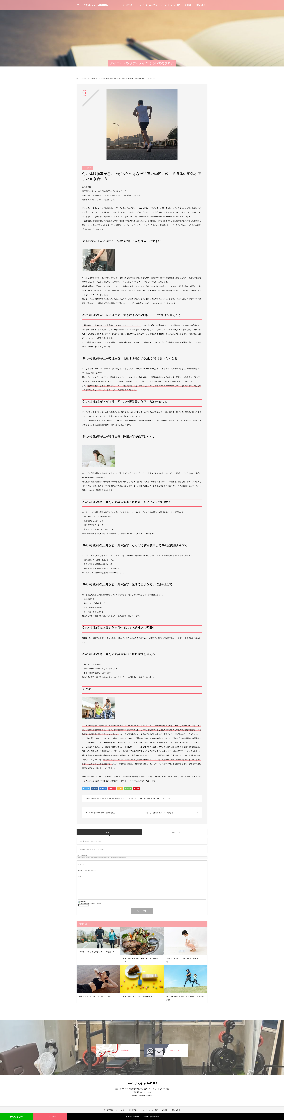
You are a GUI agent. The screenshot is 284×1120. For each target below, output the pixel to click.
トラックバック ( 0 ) (174, 832)
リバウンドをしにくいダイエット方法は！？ (97, 952)
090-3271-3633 (50, 1116)
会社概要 (188, 5)
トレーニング (142, 798)
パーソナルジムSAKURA (92, 5)
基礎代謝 (117, 798)
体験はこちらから (17, 1116)
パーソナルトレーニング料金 (147, 5)
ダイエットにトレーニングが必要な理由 (95, 996)
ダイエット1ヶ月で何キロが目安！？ (137, 996)
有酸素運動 (156, 798)
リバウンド (87, 168)
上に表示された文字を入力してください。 (91, 903)
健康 (113, 798)
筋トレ (123, 798)
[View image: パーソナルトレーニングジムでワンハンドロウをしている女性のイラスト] (98, 717)
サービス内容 (127, 5)
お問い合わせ (200, 5)
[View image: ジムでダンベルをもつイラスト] (98, 269)
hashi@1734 (95, 798)
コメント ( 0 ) (109, 832)
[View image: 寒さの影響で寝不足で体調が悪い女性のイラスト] (98, 465)
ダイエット (134, 798)
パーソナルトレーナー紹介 (171, 5)
